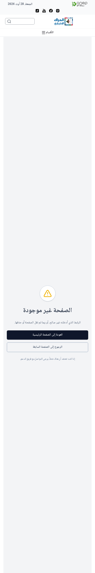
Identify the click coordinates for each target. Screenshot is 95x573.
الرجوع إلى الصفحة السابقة (47, 347)
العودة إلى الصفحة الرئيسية (48, 334)
